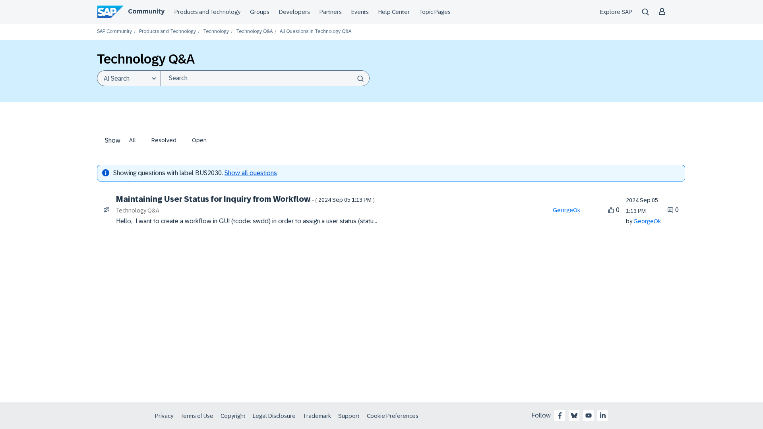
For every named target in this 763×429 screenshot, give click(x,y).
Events (360, 12)
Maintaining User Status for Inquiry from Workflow (245, 199)
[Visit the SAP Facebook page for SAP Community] (560, 415)
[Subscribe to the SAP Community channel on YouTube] (588, 415)
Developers (294, 12)
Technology (216, 31)
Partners (331, 12)
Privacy (164, 416)
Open (199, 140)
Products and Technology (207, 12)
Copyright (233, 416)
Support (349, 416)
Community (146, 11)
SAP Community (114, 31)
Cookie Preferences (392, 416)
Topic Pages (435, 12)
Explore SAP (616, 12)
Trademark (317, 416)
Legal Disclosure (274, 416)
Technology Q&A (254, 31)
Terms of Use (196, 416)
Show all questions (251, 173)
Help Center (394, 12)
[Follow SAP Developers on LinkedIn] (603, 415)
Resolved (163, 140)
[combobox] (265, 78)
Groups (259, 12)
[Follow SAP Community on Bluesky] (574, 415)
